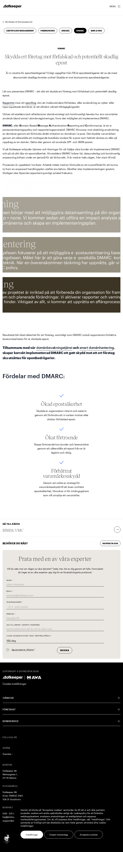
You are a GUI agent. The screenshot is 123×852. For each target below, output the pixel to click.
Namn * (9, 580)
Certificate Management (20, 31)
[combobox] (10, 607)
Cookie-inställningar (14, 683)
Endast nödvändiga (58, 834)
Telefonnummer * (14, 602)
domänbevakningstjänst (54, 348)
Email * (9, 591)
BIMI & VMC (96, 31)
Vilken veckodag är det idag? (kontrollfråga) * (28, 636)
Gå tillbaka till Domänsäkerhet (18, 22)
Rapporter (9, 102)
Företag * (10, 614)
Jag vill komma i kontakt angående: (23, 625)
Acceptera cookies (89, 834)
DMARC (80, 31)
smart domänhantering (97, 348)
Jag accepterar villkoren (23, 649)
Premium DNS (48, 31)
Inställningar (32, 834)
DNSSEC (66, 31)
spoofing (30, 102)
